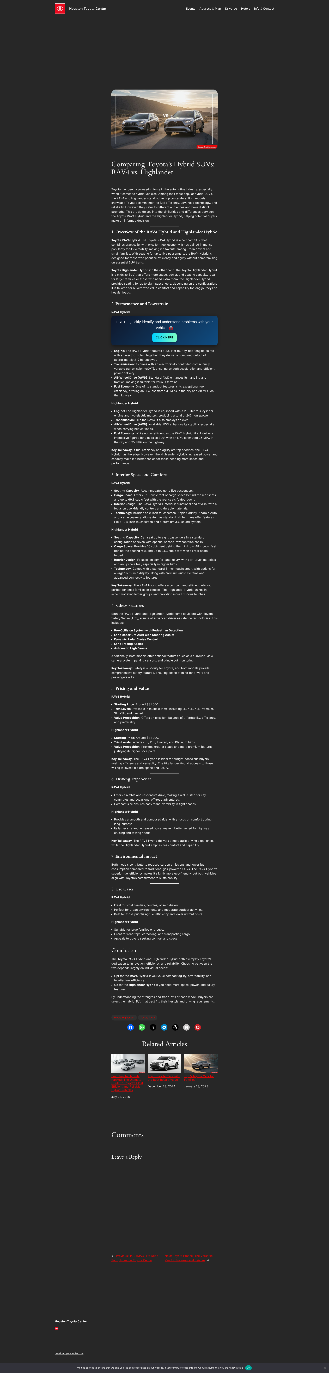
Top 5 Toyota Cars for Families (199, 1078)
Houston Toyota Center (87, 9)
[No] (324, 1368)
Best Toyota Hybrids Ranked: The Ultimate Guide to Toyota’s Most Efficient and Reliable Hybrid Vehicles (127, 1083)
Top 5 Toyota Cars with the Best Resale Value (164, 1078)
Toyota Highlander (124, 1017)
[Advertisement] (164, 44)
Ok (248, 1367)
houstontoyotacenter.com (69, 1353)
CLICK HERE (164, 337)
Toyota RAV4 (148, 1017)
